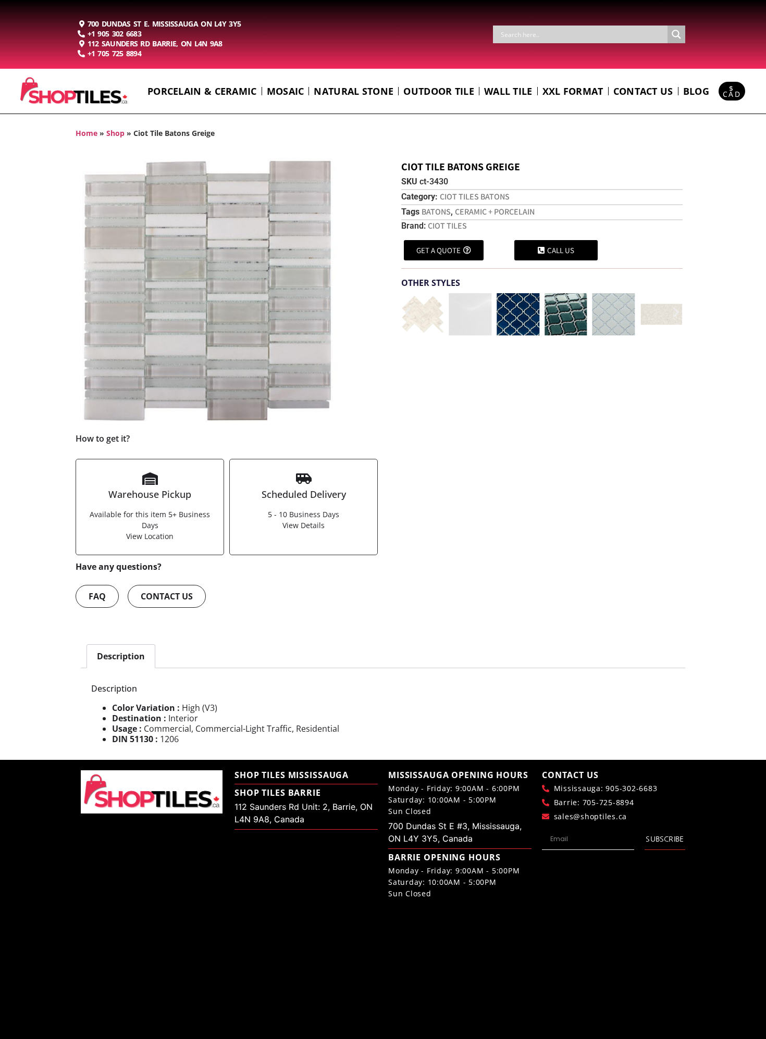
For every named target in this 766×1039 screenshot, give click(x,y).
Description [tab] (121, 656)
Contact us (643, 91)
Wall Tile (508, 91)
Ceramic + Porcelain (495, 211)
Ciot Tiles (447, 225)
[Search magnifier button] (676, 34)
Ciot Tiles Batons (475, 196)
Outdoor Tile (438, 91)
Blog (696, 91)
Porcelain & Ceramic (202, 91)
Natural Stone (353, 91)
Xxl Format (572, 91)
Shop (115, 133)
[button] (407, 312)
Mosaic (285, 91)
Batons (436, 211)
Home (86, 133)
